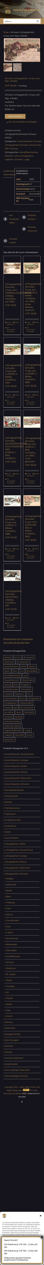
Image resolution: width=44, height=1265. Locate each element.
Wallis (9, 1004)
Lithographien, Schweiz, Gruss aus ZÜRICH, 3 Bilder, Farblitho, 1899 (13, 525)
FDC (16, 685)
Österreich (9, 739)
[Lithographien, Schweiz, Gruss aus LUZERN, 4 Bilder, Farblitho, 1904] (12, 349)
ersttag (8, 685)
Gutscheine (10, 826)
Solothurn (11, 968)
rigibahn (9, 159)
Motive (8, 707)
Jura (8, 926)
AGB (24, 1093)
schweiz (18, 159)
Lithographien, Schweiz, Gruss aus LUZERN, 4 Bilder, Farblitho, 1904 (13, 374)
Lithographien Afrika (15, 844)
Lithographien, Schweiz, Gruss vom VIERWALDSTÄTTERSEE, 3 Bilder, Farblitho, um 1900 (18, 293)
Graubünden (12, 920)
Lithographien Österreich (17, 868)
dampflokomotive (28, 152)
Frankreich (10, 814)
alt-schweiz (28, 657)
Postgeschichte (12, 1034)
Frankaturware (11, 689)
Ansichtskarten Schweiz (29, 141)
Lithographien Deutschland (19, 850)
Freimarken (26, 689)
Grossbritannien (13, 820)
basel (23, 666)
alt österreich (23, 662)
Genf (8, 908)
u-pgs (26, 159)
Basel (9, 890)
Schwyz (14, 148)
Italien (8, 832)
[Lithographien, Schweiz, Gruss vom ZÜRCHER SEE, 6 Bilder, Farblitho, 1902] (32, 500)
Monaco (9, 1022)
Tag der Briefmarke (13, 730)
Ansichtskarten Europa (16, 760)
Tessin (9, 980)
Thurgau (10, 986)
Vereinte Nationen (14, 1058)
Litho (16, 156)
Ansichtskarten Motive (16, 772)
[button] (40, 1216)
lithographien (11, 703)
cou (25, 675)
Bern (15, 671)
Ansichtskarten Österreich (18, 778)
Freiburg (10, 902)
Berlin (7, 671)
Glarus (9, 914)
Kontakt (22, 1097)
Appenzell (11, 884)
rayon (18, 712)
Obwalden (11, 950)
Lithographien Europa (16, 856)
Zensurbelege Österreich (17, 1070)
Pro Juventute (26, 707)
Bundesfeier (32, 671)
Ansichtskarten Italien (16, 766)
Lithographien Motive (16, 862)
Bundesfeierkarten (14, 790)
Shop (6, 32)
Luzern (9, 932)
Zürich (9, 1016)
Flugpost (25, 685)
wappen (8, 735)
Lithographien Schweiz (16, 145)
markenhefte (26, 703)
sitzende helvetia (12, 721)
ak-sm (17, 657)
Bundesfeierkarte (12, 675)
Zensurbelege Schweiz (16, 1076)
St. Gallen (11, 974)
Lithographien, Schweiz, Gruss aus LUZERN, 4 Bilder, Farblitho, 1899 (33, 374)
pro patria (9, 712)
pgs (15, 707)
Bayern (32, 666)
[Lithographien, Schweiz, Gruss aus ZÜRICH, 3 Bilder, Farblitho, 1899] (12, 501)
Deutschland (28, 680)
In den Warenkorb (15, 116)
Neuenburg (12, 938)
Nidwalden (11, 944)
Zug (8, 1010)
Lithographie (26, 156)
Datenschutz (33, 1093)
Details (16, 322)
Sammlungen (12, 1040)
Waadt (9, 998)
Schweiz (9, 1046)
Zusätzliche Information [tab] (8, 173)
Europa (8, 802)
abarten (8, 657)
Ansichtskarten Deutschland (19, 754)
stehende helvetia (13, 726)
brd (22, 671)
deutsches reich (12, 680)
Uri (7, 992)
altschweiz (9, 662)
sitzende (19, 717)
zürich (29, 735)
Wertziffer (19, 735)
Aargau (10, 878)
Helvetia (8, 694)
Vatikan (9, 1052)
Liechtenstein (11, 698)
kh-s (29, 694)
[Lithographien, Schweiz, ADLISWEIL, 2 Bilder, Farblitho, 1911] (12, 575)
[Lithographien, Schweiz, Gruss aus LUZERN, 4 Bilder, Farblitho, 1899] (32, 349)
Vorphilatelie (11, 1064)
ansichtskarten (11, 666)
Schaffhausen (13, 956)
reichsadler (29, 712)
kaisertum (19, 694)
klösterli (9, 156)
